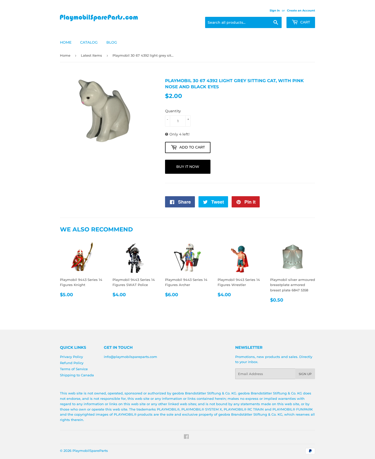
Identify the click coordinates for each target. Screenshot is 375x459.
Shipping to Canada (77, 375)
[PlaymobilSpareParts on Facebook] (186, 437)
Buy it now (187, 166)
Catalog (89, 42)
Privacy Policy (71, 357)
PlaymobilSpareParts (90, 451)
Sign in (275, 10)
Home (65, 42)
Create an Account (301, 10)
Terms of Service (74, 369)
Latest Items (91, 55)
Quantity (173, 111)
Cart (304, 22)
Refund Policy (71, 363)
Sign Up (305, 374)
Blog (111, 42)
